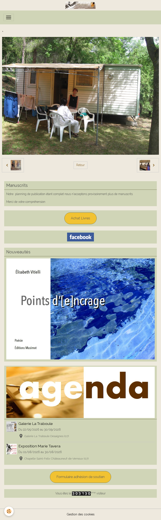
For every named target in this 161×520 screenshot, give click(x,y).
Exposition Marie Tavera (39, 446)
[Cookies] (9, 511)
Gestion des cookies (81, 514)
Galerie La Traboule (35, 423)
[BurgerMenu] (8, 17)
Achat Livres (80, 218)
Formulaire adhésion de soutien (80, 477)
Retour (80, 165)
